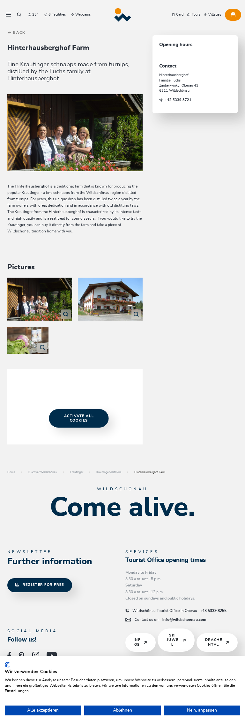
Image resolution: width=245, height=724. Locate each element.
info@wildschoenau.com (170, 619)
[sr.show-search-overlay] (19, 14)
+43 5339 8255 (179, 611)
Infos (137, 642)
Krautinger (76, 472)
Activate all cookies (79, 418)
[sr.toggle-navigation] (8, 14)
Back (18, 32)
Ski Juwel (172, 640)
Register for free (43, 584)
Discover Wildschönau (42, 472)
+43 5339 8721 (178, 100)
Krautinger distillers (108, 472)
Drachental (213, 642)
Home (11, 472)
